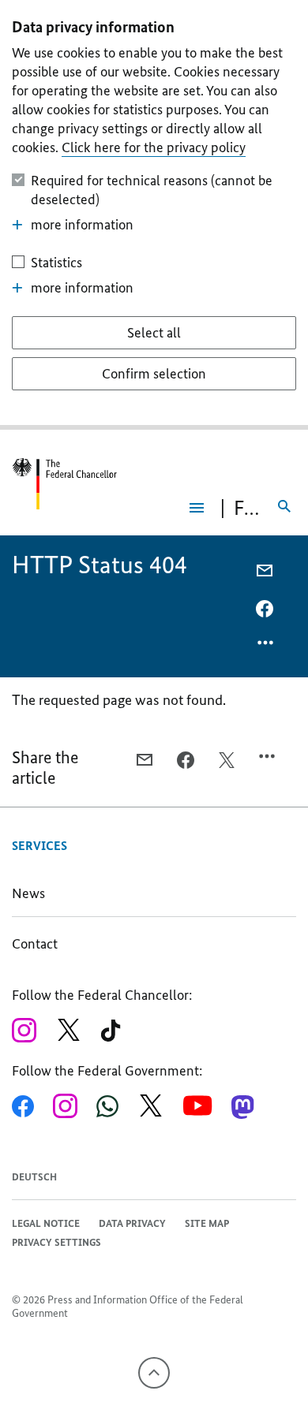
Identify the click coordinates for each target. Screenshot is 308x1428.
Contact (35, 944)
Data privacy (132, 1223)
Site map (207, 1223)
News (28, 893)
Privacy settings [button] (56, 1242)
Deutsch (34, 1177)
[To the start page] (59, 483)
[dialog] (154, 215)
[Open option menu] (266, 646)
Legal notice (46, 1223)
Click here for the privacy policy (154, 147)
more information (82, 224)
